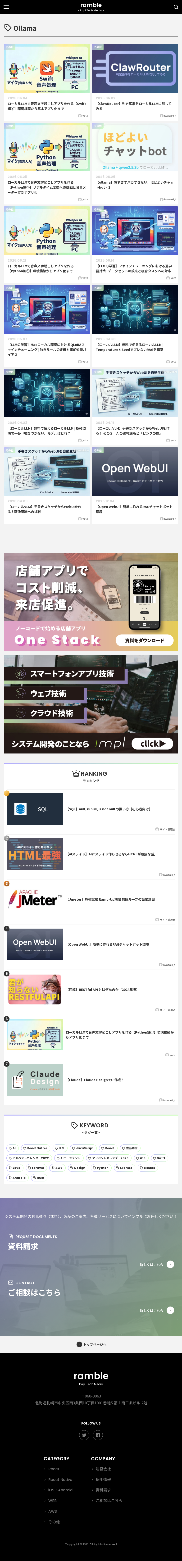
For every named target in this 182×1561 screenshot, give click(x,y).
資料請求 (23, 1245)
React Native (60, 1479)
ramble (91, 1377)
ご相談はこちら (34, 1292)
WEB (52, 1500)
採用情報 (103, 1479)
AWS (52, 1511)
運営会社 (103, 1469)
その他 (54, 1522)
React (53, 1469)
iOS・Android (60, 1490)
